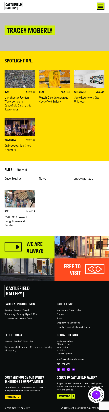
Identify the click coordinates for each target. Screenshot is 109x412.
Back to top (96, 395)
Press (59, 318)
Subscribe (11, 396)
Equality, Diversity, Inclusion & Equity (73, 327)
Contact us (62, 314)
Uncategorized (83, 178)
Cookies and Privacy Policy (69, 309)
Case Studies (13, 178)
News (42, 178)
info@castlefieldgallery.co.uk (70, 358)
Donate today (64, 396)
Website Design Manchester (73, 408)
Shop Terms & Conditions (68, 322)
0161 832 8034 (63, 364)
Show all (22, 170)
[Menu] (100, 6)
